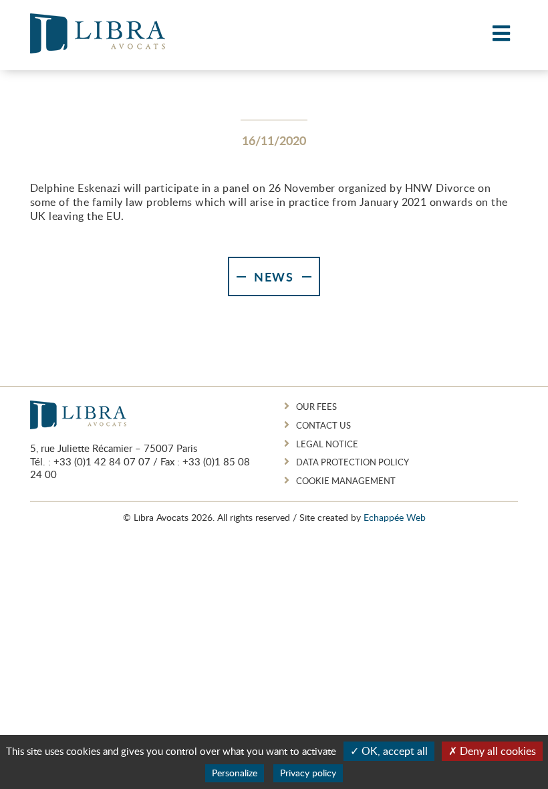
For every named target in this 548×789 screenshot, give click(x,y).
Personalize (234, 772)
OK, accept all (393, 751)
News (274, 276)
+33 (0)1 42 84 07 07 (101, 461)
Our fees (316, 407)
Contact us (323, 425)
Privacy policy (308, 772)
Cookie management (346, 481)
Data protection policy (352, 462)
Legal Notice (327, 444)
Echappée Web (395, 517)
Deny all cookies (496, 751)
